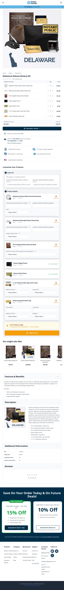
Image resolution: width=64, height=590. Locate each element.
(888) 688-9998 (45, 553)
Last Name (36, 307)
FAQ (33, 560)
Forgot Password (27, 557)
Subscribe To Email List (47, 528)
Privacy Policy (56, 537)
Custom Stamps (8, 554)
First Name (9, 307)
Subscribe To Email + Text (16, 528)
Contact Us (35, 551)
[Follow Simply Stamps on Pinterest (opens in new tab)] (56, 551)
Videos (15, 557)
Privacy (38, 585)
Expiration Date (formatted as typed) (43, 180)
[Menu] (3, 2)
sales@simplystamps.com (48, 561)
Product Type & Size (12, 233)
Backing (35, 313)
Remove (20, 198)
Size (7, 209)
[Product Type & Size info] (19, 233)
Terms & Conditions (29, 585)
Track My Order (27, 560)
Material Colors (11, 289)
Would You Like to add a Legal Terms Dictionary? (20, 251)
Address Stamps (8, 551)
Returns (34, 557)
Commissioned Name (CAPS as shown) (17, 180)
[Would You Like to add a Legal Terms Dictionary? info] (35, 251)
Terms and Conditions (47, 537)
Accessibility (35, 563)
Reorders (25, 554)
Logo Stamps (7, 557)
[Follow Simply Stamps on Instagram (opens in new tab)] (52, 555)
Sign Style (36, 289)
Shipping (34, 554)
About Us (15, 551)
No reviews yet (17, 79)
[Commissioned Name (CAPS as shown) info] (29, 203)
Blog (14, 560)
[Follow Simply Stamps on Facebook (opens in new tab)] (52, 551)
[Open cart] (61, 2)
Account (25, 551)
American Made (17, 554)
